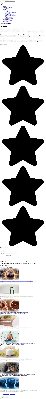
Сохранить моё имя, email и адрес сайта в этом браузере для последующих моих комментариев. (20, 263)
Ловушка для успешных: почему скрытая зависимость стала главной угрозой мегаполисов (17, 374)
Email (1, 251)
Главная (4, 6)
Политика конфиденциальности (9, 394)
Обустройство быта (6, 19)
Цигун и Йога (7, 13)
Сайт (1, 253)
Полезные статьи (6, 21)
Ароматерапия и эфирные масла (11, 12)
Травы (6, 16)
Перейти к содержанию (4, 0)
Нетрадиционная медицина (10, 15)
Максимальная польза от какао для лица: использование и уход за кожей (14, 312)
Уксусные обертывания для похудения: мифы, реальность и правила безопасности (16, 327)
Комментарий (3, 261)
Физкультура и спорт (9, 18)
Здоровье (4, 9)
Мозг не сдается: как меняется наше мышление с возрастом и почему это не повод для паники (18, 390)
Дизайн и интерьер (8, 20)
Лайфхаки (7, 8)
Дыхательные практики (9, 14)
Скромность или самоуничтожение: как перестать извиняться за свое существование (16, 296)
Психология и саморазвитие (8, 7)
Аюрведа (6, 11)
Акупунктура (7, 10)
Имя (1, 249)
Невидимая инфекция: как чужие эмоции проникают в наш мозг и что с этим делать (16, 281)
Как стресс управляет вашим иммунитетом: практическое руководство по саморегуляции (17, 343)
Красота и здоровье (8, 17)
